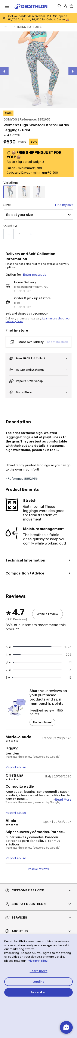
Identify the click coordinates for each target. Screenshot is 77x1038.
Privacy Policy (37, 960)
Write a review (47, 614)
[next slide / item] (72, 71)
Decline (38, 981)
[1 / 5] (38, 69)
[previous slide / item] (4, 71)
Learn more (38, 971)
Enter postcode (34, 274)
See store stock (57, 341)
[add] (31, 234)
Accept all (38, 992)
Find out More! (42, 722)
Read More (63, 799)
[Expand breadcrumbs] (6, 27)
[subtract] (8, 234)
